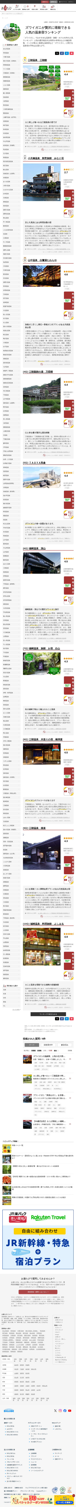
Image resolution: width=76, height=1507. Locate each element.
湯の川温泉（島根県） (10, 829)
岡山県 (27, 1390)
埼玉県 (16, 1369)
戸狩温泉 (6, 447)
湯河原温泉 (6, 362)
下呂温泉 (6, 652)
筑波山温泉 (6, 330)
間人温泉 (6, 733)
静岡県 (16, 1381)
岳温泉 (5, 234)
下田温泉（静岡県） (9, 584)
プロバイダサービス (13, 1462)
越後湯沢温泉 (7, 507)
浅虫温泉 (6, 97)
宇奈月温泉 (6, 527)
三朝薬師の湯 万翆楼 (41, 371)
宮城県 (31, 1360)
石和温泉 (6, 387)
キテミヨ (57, 1341)
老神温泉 (6, 302)
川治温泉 (6, 266)
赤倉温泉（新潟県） (9, 491)
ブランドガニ (38, 1111)
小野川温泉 (6, 185)
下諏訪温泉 (6, 439)
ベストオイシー (59, 1343)
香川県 (22, 1394)
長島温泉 (6, 705)
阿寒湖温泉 (6, 65)
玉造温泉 (6, 821)
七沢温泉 (6, 367)
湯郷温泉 (6, 837)
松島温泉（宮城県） (9, 145)
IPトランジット (11, 1473)
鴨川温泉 (6, 338)
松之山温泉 (6, 523)
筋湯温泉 (6, 958)
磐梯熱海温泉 (7, 246)
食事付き (54, 1111)
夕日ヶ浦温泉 (7, 741)
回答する (45, 2)
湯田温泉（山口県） (9, 853)
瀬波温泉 (6, 515)
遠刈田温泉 (6, 137)
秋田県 (36, 1360)
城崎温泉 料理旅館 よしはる (47, 923)
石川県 (41, 1062)
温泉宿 (36, 1108)
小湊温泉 (6, 342)
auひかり (10, 1429)
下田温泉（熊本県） (9, 918)
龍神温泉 (6, 801)
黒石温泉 (6, 105)
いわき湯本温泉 (8, 230)
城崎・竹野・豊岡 (60, 1127)
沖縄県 (47, 1399)
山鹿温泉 (6, 942)
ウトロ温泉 (6, 69)
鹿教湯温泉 (6, 427)
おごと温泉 (6, 713)
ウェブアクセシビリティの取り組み (36, 1488)
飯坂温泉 (6, 226)
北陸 (36, 1062)
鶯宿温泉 (6, 113)
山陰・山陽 (42, 1082)
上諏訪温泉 (6, 431)
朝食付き (49, 1108)
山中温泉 (6, 540)
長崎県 (23, 1399)
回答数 (39, 1050)
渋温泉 (5, 435)
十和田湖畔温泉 (8, 109)
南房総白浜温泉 (8, 350)
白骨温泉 (6, 411)
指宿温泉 (6, 974)
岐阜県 (22, 1381)
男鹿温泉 (6, 157)
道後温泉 (6, 870)
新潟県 (27, 1373)
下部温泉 (6, 395)
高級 (55, 1108)
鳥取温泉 (6, 813)
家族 (4, 1002)
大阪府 (27, 1386)
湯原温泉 (6, 833)
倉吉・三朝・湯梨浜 (59, 1082)
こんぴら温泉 (7, 861)
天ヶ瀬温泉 (6, 954)
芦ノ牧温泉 (6, 222)
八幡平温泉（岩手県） (10, 117)
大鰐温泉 (6, 101)
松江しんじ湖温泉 (8, 825)
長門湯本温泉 (7, 845)
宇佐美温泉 (6, 612)
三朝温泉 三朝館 (37, 60)
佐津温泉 (6, 769)
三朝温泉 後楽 (37, 828)
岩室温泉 (6, 499)
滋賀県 (16, 1386)
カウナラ (57, 1350)
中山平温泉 (6, 141)
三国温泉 (6, 568)
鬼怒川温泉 (6, 254)
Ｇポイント (58, 1327)
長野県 (22, 1373)
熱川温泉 (6, 648)
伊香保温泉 (6, 290)
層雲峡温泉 (6, 77)
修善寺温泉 (6, 580)
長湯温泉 (6, 962)
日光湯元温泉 (7, 258)
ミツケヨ (57, 1353)
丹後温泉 (6, 737)
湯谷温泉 (6, 688)
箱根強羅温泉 (7, 379)
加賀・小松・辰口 (39, 1066)
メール (57, 1456)
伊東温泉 (6, 576)
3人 (4, 1006)
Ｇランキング (59, 1330)
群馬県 (22, 1365)
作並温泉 (6, 133)
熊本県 (28, 1399)
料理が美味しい (47, 1088)
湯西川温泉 (6, 282)
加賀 (47, 1062)
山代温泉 (6, 552)
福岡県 (14, 1399)
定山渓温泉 (6, 49)
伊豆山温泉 (6, 596)
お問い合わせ (8, 1488)
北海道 (15, 1360)
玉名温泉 (6, 922)
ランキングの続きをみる (48, 1014)
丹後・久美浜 (38, 1105)
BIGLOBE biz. (11, 1453)
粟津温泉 (6, 544)
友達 (4, 993)
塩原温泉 (6, 262)
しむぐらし (58, 1429)
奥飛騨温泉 (6, 664)
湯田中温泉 (6, 479)
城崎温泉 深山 (37, 548)
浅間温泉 (6, 415)
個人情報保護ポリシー (11, 1491)
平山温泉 (6, 938)
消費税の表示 (19, 1488)
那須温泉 (6, 274)
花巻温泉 (6, 121)
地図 (67, 86)
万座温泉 (6, 294)
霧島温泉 (6, 978)
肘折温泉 (6, 206)
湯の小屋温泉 (7, 326)
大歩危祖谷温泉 (8, 857)
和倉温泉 (6, 536)
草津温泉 (6, 286)
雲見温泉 (6, 628)
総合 (55, 1050)
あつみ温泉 (6, 181)
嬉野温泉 (6, 886)
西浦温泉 (6, 680)
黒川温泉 (6, 906)
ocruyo (57, 1334)
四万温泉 (6, 298)
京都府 (50, 1101)
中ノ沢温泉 (6, 242)
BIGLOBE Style (36, 1468)
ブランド (33, 1456)
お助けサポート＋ (36, 1426)
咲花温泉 (6, 511)
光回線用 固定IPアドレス (14, 1465)
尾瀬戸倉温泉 (7, 306)
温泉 (49, 1105)
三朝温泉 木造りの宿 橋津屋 (45, 739)
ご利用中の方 (56, 1449)
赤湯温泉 (6, 177)
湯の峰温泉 (6, 797)
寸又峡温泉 (6, 632)
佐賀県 (19, 1399)
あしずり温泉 (7, 874)
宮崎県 (37, 1399)
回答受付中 (48, 1045)
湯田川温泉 (6, 210)
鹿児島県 (43, 1399)
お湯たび (57, 1337)
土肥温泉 (6, 636)
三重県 (33, 1381)
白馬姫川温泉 (7, 463)
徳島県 (16, 1394)
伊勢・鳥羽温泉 (8, 692)
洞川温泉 (6, 781)
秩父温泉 (6, 334)
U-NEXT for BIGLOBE (38, 1439)
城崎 (36, 1131)
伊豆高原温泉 (7, 592)
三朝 (36, 1085)
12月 (48, 1085)
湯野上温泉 (6, 250)
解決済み (64, 1045)
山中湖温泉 (6, 399)
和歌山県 (44, 1386)
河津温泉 (6, 620)
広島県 (33, 1390)
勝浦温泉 (6, 789)
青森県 (20, 1360)
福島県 (47, 1360)
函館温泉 (6, 89)
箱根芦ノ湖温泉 (8, 371)
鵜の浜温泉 (6, 503)
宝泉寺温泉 (6, 966)
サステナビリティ (36, 1459)
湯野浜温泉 (6, 214)
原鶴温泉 (6, 882)
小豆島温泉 (6, 866)
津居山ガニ (62, 1111)
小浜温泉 (6, 902)
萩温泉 (5, 849)
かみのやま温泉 (8, 189)
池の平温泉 (6, 495)
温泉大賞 (57, 1426)
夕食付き (46, 1111)
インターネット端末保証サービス (39, 1430)
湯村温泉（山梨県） (9, 403)
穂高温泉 (6, 475)
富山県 (16, 1377)
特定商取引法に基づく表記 (12, 1494)
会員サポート (59, 1459)
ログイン (71, 2)
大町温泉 (6, 423)
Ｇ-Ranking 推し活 (60, 1357)
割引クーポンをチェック (70, 113)
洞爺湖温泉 (6, 81)
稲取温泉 (6, 604)
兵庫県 (51, 1127)
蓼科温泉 (6, 443)
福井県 (27, 1377)
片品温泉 (6, 310)
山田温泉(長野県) (8, 483)
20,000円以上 (57, 1088)
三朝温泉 (6, 805)
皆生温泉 (6, 809)
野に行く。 (58, 1348)
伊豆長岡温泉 (7, 600)
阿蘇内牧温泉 (7, 910)
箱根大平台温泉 (8, 375)
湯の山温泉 (6, 709)
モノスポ (57, 1346)
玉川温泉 (6, 153)
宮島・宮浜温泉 (8, 841)
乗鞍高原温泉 (7, 455)
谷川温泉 (6, 318)
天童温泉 (6, 197)
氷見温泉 (6, 532)
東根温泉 (6, 202)
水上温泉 (6, 322)
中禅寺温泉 (6, 270)
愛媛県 (27, 1394)
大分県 (32, 1399)
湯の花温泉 (6, 745)
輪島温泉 (6, 560)
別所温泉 (6, 471)
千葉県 (22, 1369)
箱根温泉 (6, 358)
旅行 (48, 1134)
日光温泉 (6, 278)
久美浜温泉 (6, 725)
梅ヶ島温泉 (6, 616)
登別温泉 (6, 53)
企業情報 (31, 1449)
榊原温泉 (6, 701)
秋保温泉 (6, 129)
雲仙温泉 (6, 898)
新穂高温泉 (6, 660)
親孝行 (42, 1108)
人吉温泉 (6, 930)
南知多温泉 (6, 684)
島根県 (22, 1390)
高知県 (33, 1394)
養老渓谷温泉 (7, 354)
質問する (53, 2)
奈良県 (38, 1386)
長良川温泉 (6, 672)
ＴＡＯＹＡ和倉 (37, 462)
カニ (62, 1066)
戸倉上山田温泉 (8, 451)
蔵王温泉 (6, 165)
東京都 (27, 1369)
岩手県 (26, 1360)
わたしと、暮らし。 (61, 1339)
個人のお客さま (9, 1418)
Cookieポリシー (41, 1491)
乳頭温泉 (6, 149)
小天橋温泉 (6, 729)
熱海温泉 (6, 572)
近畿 (45, 1101)
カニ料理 (37, 1069)
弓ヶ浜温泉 (6, 644)
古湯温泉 (6, 894)
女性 (4, 998)
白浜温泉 (6, 785)
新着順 (33, 1050)
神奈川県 (33, 1369)
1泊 (35, 1115)
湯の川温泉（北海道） (10, 61)
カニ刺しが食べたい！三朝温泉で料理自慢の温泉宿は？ (54, 146)
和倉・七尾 (54, 1062)
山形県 (41, 1360)
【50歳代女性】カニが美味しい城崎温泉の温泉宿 (52, 638)
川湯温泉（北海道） (9, 73)
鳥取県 (50, 1082)
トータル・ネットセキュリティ (39, 1435)
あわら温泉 (6, 564)
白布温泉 (6, 193)
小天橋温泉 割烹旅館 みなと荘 (46, 158)
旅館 (59, 1105)
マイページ (63, 2)
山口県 (38, 1390)
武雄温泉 (6, 890)
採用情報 (33, 1465)
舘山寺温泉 (6, 624)
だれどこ (57, 1332)
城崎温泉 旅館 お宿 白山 (44, 648)
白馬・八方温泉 (8, 459)
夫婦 (4, 989)
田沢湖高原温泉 (8, 161)
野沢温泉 (6, 407)
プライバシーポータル (27, 1491)
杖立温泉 (6, 926)
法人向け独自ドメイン (14, 1481)
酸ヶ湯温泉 (6, 93)
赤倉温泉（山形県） (9, 173)
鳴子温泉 (6, 125)
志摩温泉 (6, 696)
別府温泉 (6, 946)
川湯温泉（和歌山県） (10, 793)
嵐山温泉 (6, 721)
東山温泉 (6, 218)
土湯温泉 (6, 238)
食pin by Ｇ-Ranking (61, 1360)
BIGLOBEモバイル (12, 1432)
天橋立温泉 (6, 717)
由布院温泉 (6, 950)
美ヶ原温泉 (6, 419)
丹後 (56, 1101)
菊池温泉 (6, 914)
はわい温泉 (6, 817)
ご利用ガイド (59, 1322)
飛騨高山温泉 (7, 668)
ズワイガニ (45, 1069)
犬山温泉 (6, 676)
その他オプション (36, 1442)
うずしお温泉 (7, 761)
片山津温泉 (6, 548)
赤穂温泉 (6, 757)
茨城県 (27, 1365)
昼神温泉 (6, 467)
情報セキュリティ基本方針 (31, 1494)
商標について (8, 1497)
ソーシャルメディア (37, 1471)
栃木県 (16, 1365)
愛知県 (27, 1381)
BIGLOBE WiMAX (12, 1435)
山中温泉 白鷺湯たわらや (42, 260)
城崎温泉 (6, 749)
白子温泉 (6, 346)
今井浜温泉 (6, 608)
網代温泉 (6, 588)
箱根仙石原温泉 (8, 383)
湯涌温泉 (6, 556)
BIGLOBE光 (10, 1426)
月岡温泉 (6, 487)
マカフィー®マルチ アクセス (14, 1477)
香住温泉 (6, 765)
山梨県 (16, 1373)
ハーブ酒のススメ (60, 1362)
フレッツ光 (10, 1459)
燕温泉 (5, 519)
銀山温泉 (6, 169)
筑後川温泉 (6, 878)
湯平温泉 (6, 970)
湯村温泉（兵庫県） (9, 777)
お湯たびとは (59, 1320)
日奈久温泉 (6, 934)
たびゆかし (58, 1355)
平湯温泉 (6, 656)
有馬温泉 (6, 753)
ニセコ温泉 (6, 85)
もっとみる (16, 1009)
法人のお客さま (9, 1449)
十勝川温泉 (6, 57)
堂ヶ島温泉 (6, 640)
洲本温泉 (6, 773)
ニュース (33, 1462)
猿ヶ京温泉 (6, 314)
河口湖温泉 (6, 391)
